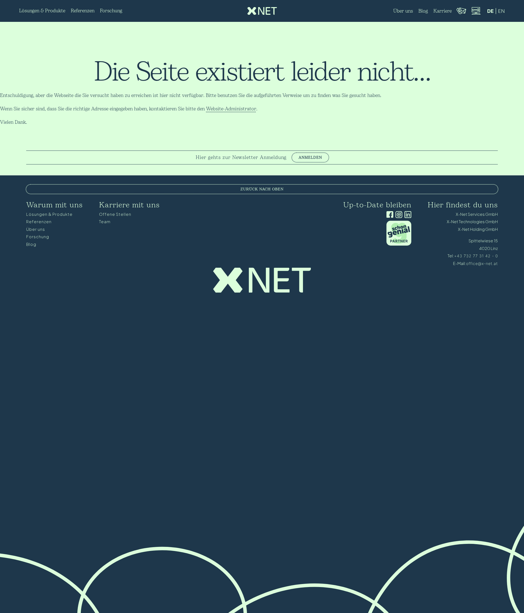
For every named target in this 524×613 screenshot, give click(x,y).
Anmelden (310, 157)
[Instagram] (397, 215)
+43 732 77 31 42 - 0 (476, 256)
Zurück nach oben (262, 189)
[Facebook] (388, 215)
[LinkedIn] (406, 215)
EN (501, 11)
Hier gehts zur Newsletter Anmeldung (241, 157)
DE (490, 11)
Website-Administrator (231, 109)
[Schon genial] (398, 244)
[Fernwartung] (476, 14)
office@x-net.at (482, 263)
